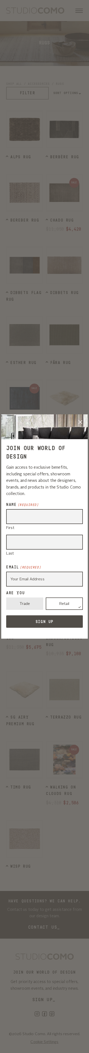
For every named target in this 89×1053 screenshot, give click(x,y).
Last (10, 554)
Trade (25, 604)
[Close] (80, 421)
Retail (64, 604)
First (10, 528)
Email (23, 567)
